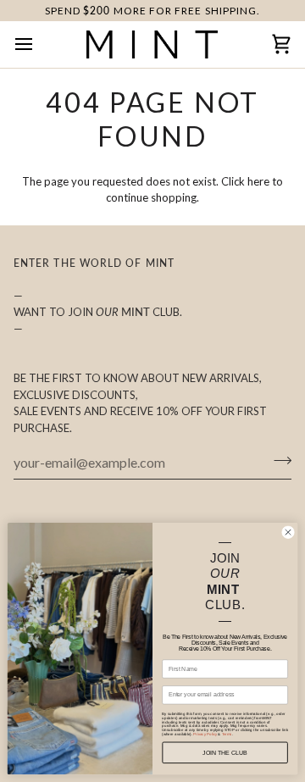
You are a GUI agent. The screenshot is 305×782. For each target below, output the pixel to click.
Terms (227, 734)
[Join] (277, 460)
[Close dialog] (287, 532)
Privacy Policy (205, 734)
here (258, 181)
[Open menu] (39, 44)
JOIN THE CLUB (224, 752)
